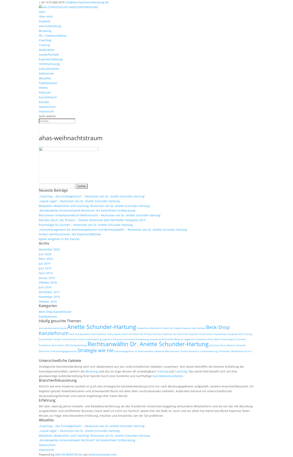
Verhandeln (224, 351)
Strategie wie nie (96, 350)
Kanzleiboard (48, 97)
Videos (43, 88)
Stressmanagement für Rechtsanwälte (133, 351)
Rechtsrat (214, 345)
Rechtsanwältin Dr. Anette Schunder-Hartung (148, 344)
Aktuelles (45, 78)
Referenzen (46, 73)
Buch (72, 334)
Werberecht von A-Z (241, 351)
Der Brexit (134, 334)
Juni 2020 (45, 254)
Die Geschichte (180, 334)
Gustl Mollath (46, 339)
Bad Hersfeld (198, 328)
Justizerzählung (93, 339)
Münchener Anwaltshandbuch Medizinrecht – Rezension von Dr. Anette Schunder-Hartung (99, 215)
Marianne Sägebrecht (185, 339)
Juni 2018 (45, 287)
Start (42, 12)
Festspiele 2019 (235, 334)
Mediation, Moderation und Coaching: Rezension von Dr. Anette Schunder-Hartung (94, 206)
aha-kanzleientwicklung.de (52, 328)
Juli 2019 (44, 263)
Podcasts (45, 92)
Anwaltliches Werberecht (149, 328)
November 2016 (49, 297)
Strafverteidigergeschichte (63, 351)
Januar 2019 (47, 278)
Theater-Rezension (189, 351)
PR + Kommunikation (53, 35)
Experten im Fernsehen (201, 334)
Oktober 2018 (48, 282)
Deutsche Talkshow (162, 334)
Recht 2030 (63, 345)
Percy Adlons (214, 339)
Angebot (44, 21)
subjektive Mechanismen (166, 351)
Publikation (45, 345)
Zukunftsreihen (49, 69)
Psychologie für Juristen (234, 339)
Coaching (45, 40)
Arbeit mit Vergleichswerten (177, 328)
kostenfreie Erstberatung (136, 339)
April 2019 (45, 273)
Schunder (241, 345)
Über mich (46, 16)
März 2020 (46, 259)
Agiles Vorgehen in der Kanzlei (59, 239)
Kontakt (44, 102)
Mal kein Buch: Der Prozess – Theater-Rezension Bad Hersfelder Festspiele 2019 (92, 220)
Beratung (45, 31)
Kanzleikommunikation (167, 376)
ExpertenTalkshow (51, 59)
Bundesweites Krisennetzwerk (90, 334)
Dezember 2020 (49, 249)
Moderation (46, 50)
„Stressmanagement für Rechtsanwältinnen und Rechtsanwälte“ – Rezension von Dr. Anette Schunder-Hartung (113, 229)
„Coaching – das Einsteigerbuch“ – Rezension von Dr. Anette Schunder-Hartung (92, 196)
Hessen (57, 339)
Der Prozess (146, 334)
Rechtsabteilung (78, 345)
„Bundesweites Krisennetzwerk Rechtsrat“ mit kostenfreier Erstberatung (87, 210)
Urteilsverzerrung (209, 351)
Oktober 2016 (48, 301)
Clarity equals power (117, 334)
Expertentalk (220, 334)
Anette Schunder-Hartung (101, 327)
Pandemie (201, 339)
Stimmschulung (49, 64)
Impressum (46, 111)
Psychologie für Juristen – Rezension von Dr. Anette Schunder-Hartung (86, 225)
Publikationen (48, 83)
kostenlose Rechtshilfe (161, 339)
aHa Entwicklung (50, 26)
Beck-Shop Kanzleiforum (55, 312)
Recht (54, 345)
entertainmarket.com (102, 454)
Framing (248, 334)
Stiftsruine (44, 351)
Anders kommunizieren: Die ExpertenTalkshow (70, 234)
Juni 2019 (45, 268)
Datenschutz (47, 107)
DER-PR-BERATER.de (68, 454)
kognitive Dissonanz (112, 339)
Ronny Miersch (227, 345)
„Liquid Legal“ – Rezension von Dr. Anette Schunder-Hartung (79, 201)
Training (44, 45)
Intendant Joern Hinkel (73, 339)
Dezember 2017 (49, 292)
